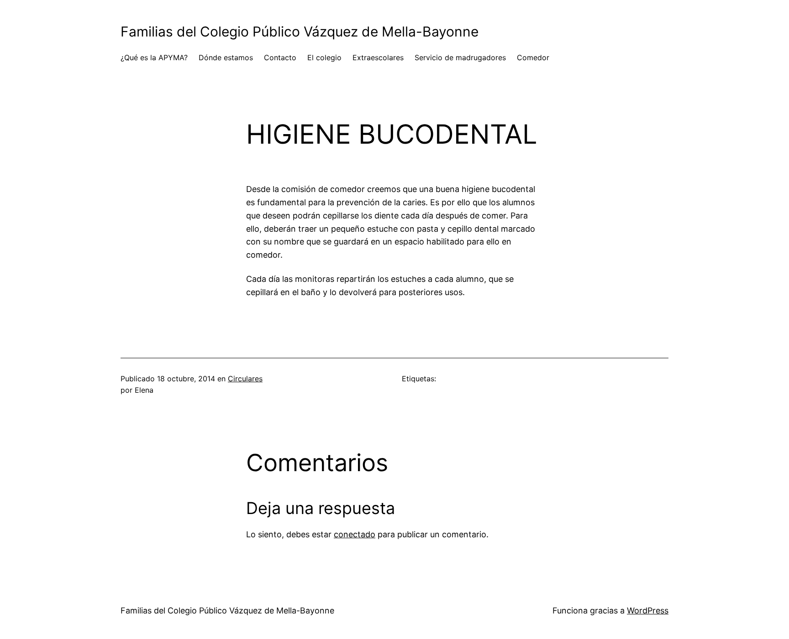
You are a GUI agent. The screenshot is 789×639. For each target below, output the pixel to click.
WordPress (647, 610)
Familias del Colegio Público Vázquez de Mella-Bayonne (300, 31)
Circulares (245, 378)
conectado (354, 534)
